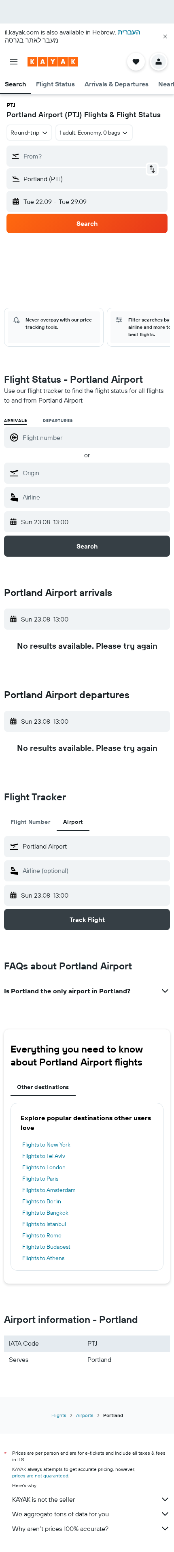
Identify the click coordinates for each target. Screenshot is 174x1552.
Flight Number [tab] (30, 821)
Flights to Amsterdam (49, 1190)
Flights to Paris (40, 1178)
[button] (165, 36)
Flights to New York (46, 1144)
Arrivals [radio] (15, 420)
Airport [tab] (73, 821)
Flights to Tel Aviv (43, 1156)
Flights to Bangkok (45, 1212)
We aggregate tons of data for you (60, 1514)
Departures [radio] (57, 420)
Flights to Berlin (41, 1201)
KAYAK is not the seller (43, 1499)
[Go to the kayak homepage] (53, 61)
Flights (58, 1415)
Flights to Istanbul (44, 1224)
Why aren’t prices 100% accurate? (60, 1528)
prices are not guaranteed (40, 1476)
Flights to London (44, 1167)
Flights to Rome (42, 1235)
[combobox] (94, 472)
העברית (129, 32)
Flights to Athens (43, 1258)
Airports (84, 1415)
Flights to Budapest (46, 1246)
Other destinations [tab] (43, 1087)
